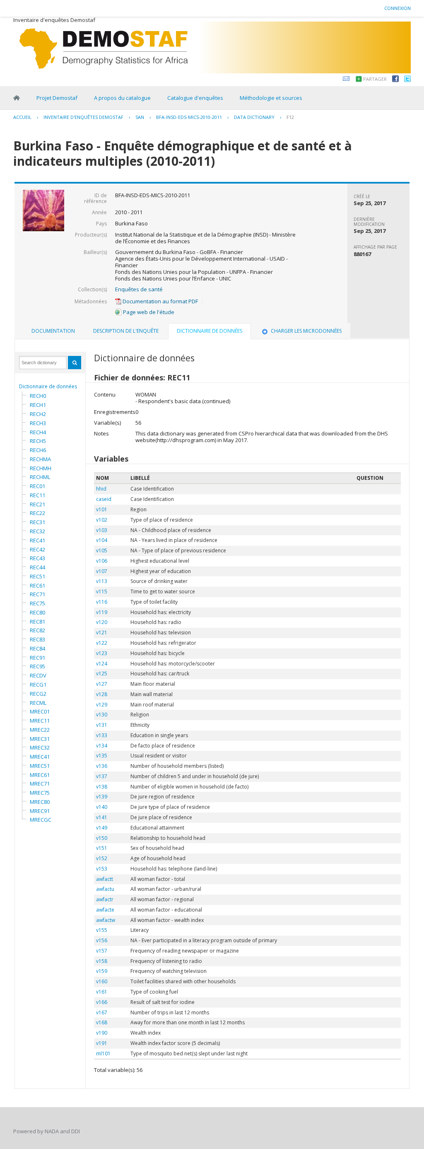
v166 (101, 1002)
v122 (101, 642)
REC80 (37, 612)
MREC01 (40, 711)
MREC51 (40, 765)
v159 (101, 971)
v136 (101, 765)
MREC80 (40, 801)
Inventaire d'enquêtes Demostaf (83, 117)
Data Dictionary (254, 117)
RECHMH (40, 468)
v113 (101, 581)
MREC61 (40, 775)
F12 (290, 117)
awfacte (105, 909)
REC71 (37, 594)
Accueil (22, 117)
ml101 (103, 1053)
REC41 (37, 540)
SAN (139, 117)
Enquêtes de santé (139, 289)
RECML (38, 702)
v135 (101, 755)
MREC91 (40, 811)
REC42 (37, 549)
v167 (101, 1012)
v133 (101, 735)
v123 (101, 653)
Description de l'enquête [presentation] (126, 330)
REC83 (37, 639)
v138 (101, 786)
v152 (101, 858)
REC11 (37, 495)
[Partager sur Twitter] (407, 80)
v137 (101, 776)
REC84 (37, 648)
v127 (101, 683)
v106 (101, 560)
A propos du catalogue (122, 98)
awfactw (105, 920)
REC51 (37, 576)
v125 (101, 673)
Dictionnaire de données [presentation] (209, 330)
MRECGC (40, 819)
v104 (101, 540)
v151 (101, 847)
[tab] (53, 331)
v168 (101, 1022)
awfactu (105, 889)
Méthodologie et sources (271, 98)
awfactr (104, 899)
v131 (101, 724)
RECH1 (38, 405)
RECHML (40, 477)
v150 (101, 838)
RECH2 (38, 414)
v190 (101, 1032)
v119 (101, 612)
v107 (101, 571)
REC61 (37, 585)
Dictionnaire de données (48, 386)
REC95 (37, 666)
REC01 (37, 486)
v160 (101, 981)
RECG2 (38, 693)
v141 (101, 817)
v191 (101, 1043)
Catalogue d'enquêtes (195, 98)
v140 (101, 806)
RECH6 (38, 450)
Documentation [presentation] (53, 330)
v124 (101, 663)
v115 (101, 591)
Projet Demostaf (56, 98)
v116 (101, 601)
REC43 (37, 558)
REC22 (37, 513)
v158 (101, 961)
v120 (101, 622)
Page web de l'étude (148, 312)
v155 (101, 930)
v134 (101, 745)
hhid (101, 488)
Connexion (397, 8)
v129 (101, 704)
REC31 (37, 522)
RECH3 (38, 423)
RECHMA (40, 459)
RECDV (38, 675)
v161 (101, 991)
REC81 (37, 621)
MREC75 (40, 792)
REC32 (37, 531)
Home (16, 97)
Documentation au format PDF (159, 301)
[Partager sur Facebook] (395, 80)
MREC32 (40, 747)
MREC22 (40, 729)
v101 (101, 509)
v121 (101, 632)
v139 (101, 796)
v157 (101, 950)
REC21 (37, 504)
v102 (101, 519)
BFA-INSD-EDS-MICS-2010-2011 (189, 117)
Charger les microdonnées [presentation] (306, 330)
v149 (101, 827)
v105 (101, 550)
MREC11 (40, 720)
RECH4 (38, 432)
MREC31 (40, 738)
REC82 (37, 630)
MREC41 (40, 756)
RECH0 (38, 395)
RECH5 (38, 441)
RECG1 (38, 684)
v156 (101, 940)
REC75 (37, 603)
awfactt (104, 879)
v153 (101, 868)
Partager (375, 79)
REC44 (37, 567)
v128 (101, 694)
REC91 (37, 657)
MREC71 (40, 783)
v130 (101, 714)
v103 (101, 530)
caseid (103, 499)
